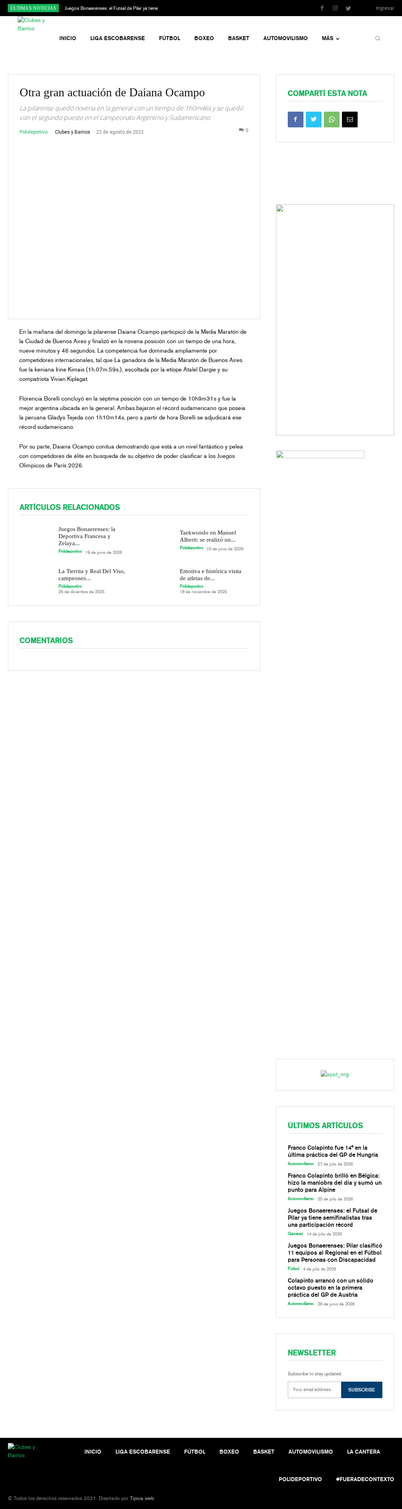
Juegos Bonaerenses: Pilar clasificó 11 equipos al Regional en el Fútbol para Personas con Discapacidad (335, 1252)
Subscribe (361, 1390)
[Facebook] (322, 8)
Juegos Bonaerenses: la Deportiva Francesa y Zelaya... (86, 536)
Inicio (92, 1451)
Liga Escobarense (142, 1451)
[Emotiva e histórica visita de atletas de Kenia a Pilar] (157, 581)
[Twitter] (348, 8)
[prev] (209, 8)
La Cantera (363, 1451)
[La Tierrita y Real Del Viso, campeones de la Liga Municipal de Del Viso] (36, 581)
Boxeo (229, 1451)
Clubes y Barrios (72, 132)
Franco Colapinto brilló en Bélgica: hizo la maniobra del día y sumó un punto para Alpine (335, 1182)
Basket (263, 1451)
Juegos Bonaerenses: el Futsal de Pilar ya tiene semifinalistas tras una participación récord (332, 1217)
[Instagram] (335, 8)
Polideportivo (34, 132)
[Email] (350, 119)
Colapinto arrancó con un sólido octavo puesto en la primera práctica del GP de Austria (330, 1287)
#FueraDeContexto (365, 1479)
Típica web (142, 1498)
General (295, 1233)
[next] (222, 8)
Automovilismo (301, 1164)
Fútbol (293, 1268)
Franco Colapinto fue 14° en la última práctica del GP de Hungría (333, 1151)
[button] (377, 38)
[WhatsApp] (332, 119)
